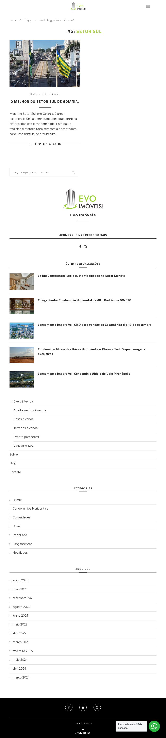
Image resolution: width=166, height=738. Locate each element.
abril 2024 (19, 668)
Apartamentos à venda (30, 410)
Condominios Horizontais (30, 508)
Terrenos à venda (26, 428)
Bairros (35, 94)
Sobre (14, 454)
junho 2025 (20, 615)
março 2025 (21, 642)
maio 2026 (20, 589)
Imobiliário (52, 94)
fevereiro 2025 (23, 651)
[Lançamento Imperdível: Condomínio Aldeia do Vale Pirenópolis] (22, 379)
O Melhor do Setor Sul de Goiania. (45, 101)
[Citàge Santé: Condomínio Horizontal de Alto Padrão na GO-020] (22, 306)
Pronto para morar (26, 437)
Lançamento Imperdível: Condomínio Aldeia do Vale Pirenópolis (84, 373)
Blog (13, 463)
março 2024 (21, 677)
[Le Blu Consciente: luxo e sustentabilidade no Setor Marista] (22, 281)
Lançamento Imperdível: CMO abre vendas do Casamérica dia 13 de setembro (94, 324)
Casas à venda (24, 419)
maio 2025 (20, 624)
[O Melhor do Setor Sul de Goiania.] (45, 63)
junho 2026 (20, 580)
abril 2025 (19, 633)
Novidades (20, 552)
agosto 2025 (21, 607)
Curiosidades (21, 517)
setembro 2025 (23, 598)
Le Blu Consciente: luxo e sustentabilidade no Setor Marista (82, 275)
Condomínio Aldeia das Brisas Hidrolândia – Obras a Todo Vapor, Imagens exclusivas (91, 351)
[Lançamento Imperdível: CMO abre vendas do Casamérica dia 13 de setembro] (22, 330)
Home (13, 20)
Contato (15, 472)
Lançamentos (23, 445)
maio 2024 (20, 660)
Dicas (16, 526)
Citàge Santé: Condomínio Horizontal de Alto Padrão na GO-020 (84, 300)
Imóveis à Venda (21, 401)
